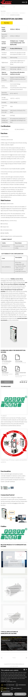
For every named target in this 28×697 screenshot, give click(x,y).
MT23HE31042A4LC (14, 588)
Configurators (14, 559)
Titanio (3, 6)
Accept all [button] (7, 694)
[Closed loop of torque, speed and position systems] (14, 443)
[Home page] (6, 2)
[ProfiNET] (14, 401)
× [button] (26, 669)
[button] (14, 681)
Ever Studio (14, 561)
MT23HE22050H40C (14, 616)
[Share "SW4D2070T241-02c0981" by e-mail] (20, 382)
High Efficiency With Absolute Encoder (14, 586)
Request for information (7, 382)
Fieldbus (3, 14)
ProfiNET (4, 416)
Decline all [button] (20, 694)
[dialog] (14, 682)
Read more (7, 680)
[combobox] (24, 669)
